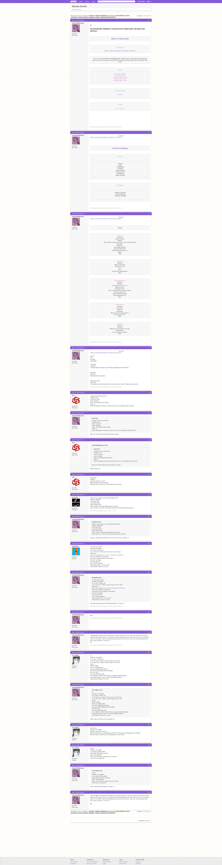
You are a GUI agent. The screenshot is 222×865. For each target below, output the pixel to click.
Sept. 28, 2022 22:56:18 (78, 765)
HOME (106, 51)
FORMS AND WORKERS (115, 51)
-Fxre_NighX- (75, 655)
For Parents (73, 863)
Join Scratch (141, 1)
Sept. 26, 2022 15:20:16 (78, 214)
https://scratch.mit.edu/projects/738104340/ (112, 555)
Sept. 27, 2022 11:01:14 (78, 413)
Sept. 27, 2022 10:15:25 (78, 392)
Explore (87, 1)
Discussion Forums (76, 15)
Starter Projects (107, 861)
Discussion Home (76, 9)
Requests (85, 15)
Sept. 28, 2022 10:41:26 (78, 516)
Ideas (93, 1)
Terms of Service (123, 861)
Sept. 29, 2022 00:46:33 (78, 792)
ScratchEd (138, 861)
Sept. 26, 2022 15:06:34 (78, 20)
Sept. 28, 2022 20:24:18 (78, 632)
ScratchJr (138, 863)
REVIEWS (132, 51)
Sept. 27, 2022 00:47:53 (78, 348)
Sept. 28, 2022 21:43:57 (78, 684)
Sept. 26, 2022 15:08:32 (78, 132)
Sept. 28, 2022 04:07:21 (78, 494)
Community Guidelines (92, 861)
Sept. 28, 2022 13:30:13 (78, 543)
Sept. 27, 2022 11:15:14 (78, 440)
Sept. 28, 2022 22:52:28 (78, 745)
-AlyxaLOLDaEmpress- (78, 23)
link (99, 508)
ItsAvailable (75, 546)
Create (80, 1)
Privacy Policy (123, 863)
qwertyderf (75, 497)
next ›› (149, 15)
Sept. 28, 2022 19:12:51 (78, 612)
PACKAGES (126, 51)
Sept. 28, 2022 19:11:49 (78, 572)
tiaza (73, 395)
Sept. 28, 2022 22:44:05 (78, 725)
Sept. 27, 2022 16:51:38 (78, 474)
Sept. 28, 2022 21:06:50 (78, 652)
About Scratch (74, 861)
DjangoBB (147, 820)
